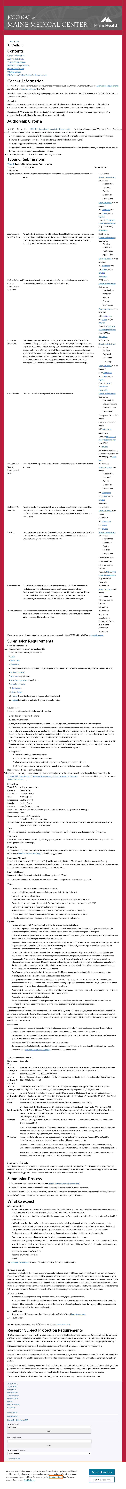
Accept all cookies (102, 1471)
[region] (63, 1475)
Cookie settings (55, 1477)
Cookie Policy (29, 1480)
